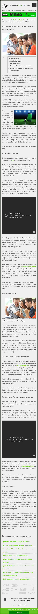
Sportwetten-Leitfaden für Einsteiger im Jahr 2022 (16, 542)
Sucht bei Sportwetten (16, 61)
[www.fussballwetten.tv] (17, 6)
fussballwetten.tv (22, 605)
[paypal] (31, 593)
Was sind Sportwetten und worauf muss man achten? (17, 545)
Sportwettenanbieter (28, 466)
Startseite (15, 20)
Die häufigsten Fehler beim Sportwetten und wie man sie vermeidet (18, 550)
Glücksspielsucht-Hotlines (28, 267)
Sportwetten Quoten (15, 63)
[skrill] (23, 589)
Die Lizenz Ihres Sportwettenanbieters (20, 66)
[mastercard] (14, 585)
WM (12, 160)
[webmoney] (5, 593)
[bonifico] (22, 593)
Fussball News (22, 20)
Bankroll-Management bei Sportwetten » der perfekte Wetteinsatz (17, 560)
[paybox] (32, 589)
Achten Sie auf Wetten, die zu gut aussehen (22, 68)
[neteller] (14, 593)
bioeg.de (32, 598)
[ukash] (14, 589)
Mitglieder (28, 600)
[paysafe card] (32, 585)
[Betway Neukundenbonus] (19, 16)
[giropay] (5, 589)
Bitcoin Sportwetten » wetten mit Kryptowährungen (16, 579)
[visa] (5, 585)
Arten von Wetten (14, 71)
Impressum (22, 600)
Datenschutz (16, 600)
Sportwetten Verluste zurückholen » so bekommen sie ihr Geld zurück (18, 567)
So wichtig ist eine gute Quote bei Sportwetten (15, 555)
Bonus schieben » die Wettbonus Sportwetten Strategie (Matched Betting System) (18, 573)
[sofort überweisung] (23, 585)
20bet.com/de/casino (23, 366)
